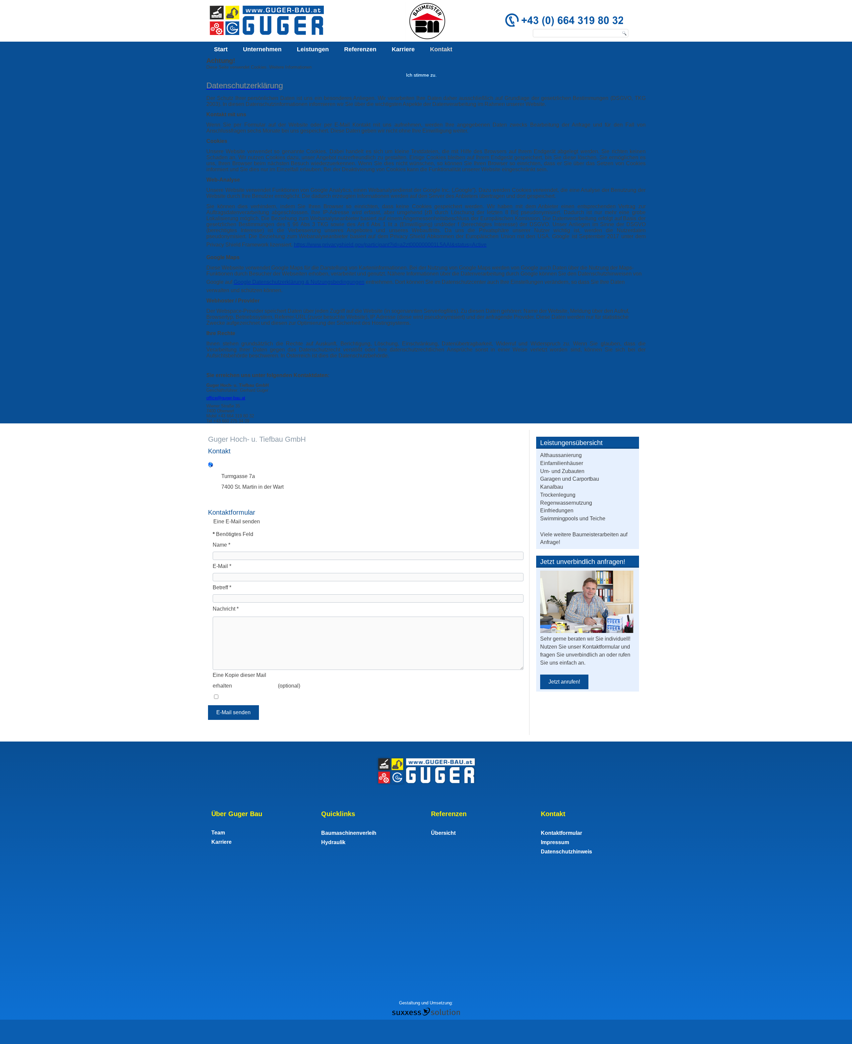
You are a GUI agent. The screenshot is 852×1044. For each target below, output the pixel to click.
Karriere (403, 49)
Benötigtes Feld (233, 534)
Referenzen (360, 49)
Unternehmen (262, 49)
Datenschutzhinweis (566, 851)
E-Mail (222, 566)
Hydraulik (333, 842)
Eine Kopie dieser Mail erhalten (239, 680)
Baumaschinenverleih (348, 833)
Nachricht (226, 609)
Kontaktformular (561, 833)
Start (221, 49)
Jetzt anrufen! (564, 682)
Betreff (222, 587)
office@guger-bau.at (225, 397)
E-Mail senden (233, 712)
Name (221, 545)
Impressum (555, 842)
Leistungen (313, 49)
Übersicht (443, 833)
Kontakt (441, 49)
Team (218, 832)
